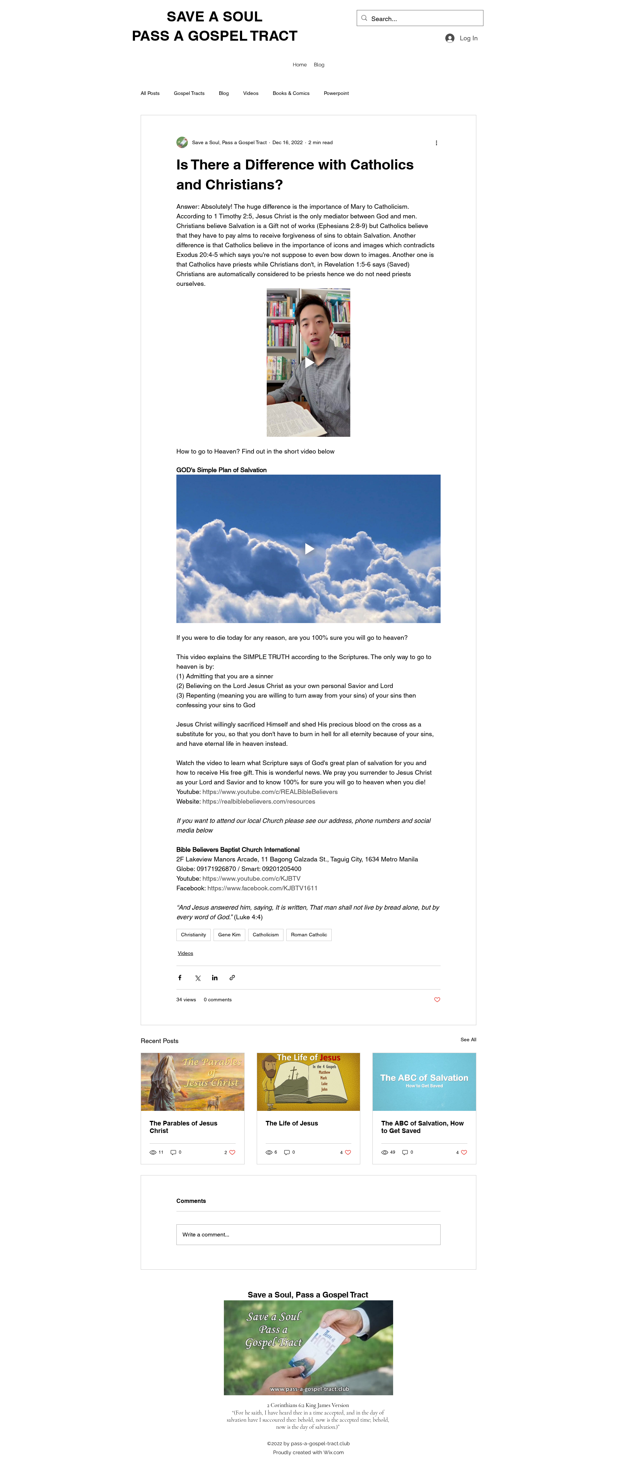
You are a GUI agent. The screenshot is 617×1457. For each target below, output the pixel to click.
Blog (224, 93)
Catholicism (266, 934)
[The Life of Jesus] (308, 1082)
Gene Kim (229, 934)
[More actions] (436, 142)
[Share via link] (232, 977)
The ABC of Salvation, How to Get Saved (422, 1126)
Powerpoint (336, 93)
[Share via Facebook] (179, 977)
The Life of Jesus (292, 1123)
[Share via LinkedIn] (214, 977)
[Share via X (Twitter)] (197, 977)
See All (468, 1039)
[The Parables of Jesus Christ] (192, 1082)
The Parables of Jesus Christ (183, 1126)
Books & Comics (291, 93)
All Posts (150, 93)
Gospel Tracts (189, 93)
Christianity (193, 934)
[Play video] (308, 362)
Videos (251, 93)
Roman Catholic (309, 934)
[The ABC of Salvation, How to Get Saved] (424, 1082)
